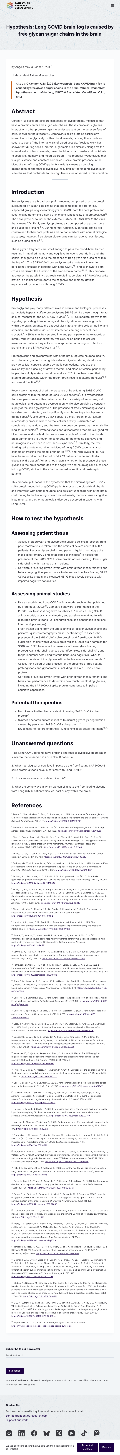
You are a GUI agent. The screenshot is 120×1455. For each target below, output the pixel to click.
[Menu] (112, 5)
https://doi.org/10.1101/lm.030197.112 (39, 1076)
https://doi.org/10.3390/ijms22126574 (73, 870)
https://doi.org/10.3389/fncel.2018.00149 (69, 1115)
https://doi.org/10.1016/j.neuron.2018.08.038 (53, 1047)
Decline (106, 1447)
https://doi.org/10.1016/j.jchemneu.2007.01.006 (34, 1204)
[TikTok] (84, 1433)
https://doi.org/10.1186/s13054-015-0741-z (32, 916)
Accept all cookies (87, 1447)
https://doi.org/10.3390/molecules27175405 (57, 1253)
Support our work (17, 1420)
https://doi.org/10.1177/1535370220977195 (49, 929)
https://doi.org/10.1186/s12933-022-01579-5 (66, 1161)
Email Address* (14, 1355)
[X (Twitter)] (59, 1433)
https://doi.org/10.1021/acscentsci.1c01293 (32, 1276)
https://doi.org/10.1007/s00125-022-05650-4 (33, 1316)
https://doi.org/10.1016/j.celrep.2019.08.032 (32, 1063)
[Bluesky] (46, 1433)
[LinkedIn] (21, 1433)
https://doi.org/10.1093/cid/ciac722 (28, 945)
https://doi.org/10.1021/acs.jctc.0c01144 (62, 847)
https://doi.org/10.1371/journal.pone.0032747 (80, 1086)
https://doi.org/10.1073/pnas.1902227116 (60, 903)
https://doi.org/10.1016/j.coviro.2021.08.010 (65, 857)
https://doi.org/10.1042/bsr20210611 (29, 1145)
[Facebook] (34, 1433)
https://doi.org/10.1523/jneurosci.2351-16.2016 (70, 1030)
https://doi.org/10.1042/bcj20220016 (29, 1174)
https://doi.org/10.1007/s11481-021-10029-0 (63, 958)
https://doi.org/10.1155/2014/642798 (63, 821)
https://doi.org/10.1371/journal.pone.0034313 (33, 1102)
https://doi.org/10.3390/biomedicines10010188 (34, 975)
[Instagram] (9, 1433)
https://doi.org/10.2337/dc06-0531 (40, 1296)
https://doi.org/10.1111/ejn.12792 (32, 1129)
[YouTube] (71, 1433)
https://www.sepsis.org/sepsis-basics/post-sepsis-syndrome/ (41, 1326)
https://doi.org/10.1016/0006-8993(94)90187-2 (51, 1187)
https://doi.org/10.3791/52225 (30, 1217)
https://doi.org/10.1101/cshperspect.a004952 (80, 831)
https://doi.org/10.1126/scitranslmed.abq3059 (33, 1240)
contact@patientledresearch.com (27, 1415)
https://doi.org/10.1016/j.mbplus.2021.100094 (33, 883)
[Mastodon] (96, 1433)
